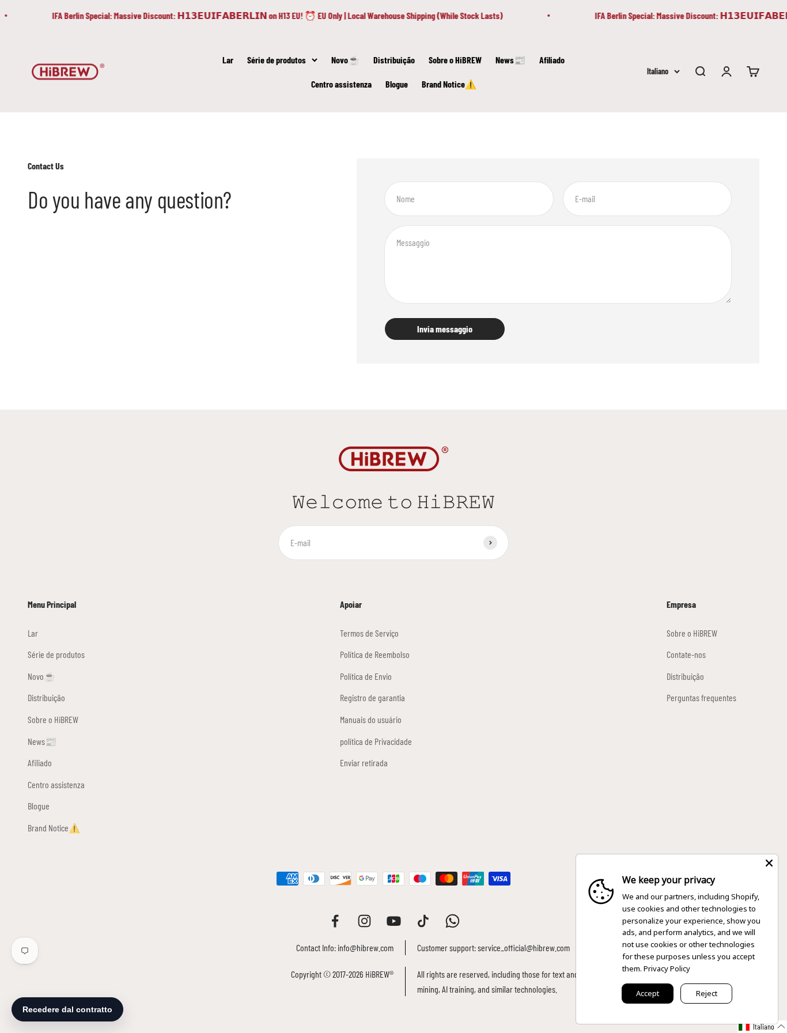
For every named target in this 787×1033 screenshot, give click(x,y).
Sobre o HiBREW (455, 59)
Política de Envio (366, 676)
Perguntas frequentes (701, 697)
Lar (227, 59)
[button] (762, 1026)
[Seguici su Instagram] (364, 921)
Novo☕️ (345, 59)
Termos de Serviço (369, 632)
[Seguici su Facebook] (335, 921)
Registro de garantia (372, 697)
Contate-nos (686, 654)
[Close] (769, 863)
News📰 (510, 59)
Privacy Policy (667, 968)
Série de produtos (276, 59)
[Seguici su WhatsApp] (452, 921)
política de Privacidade (376, 741)
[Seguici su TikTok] (423, 921)
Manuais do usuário (371, 719)
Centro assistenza (341, 83)
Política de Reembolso (375, 654)
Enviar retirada (364, 762)
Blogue (396, 83)
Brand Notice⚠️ (449, 83)
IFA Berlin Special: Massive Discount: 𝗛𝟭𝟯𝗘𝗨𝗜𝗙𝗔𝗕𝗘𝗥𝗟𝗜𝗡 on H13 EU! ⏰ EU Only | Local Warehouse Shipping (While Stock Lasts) (271, 15)
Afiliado (552, 59)
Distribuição (394, 59)
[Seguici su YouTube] (394, 921)
